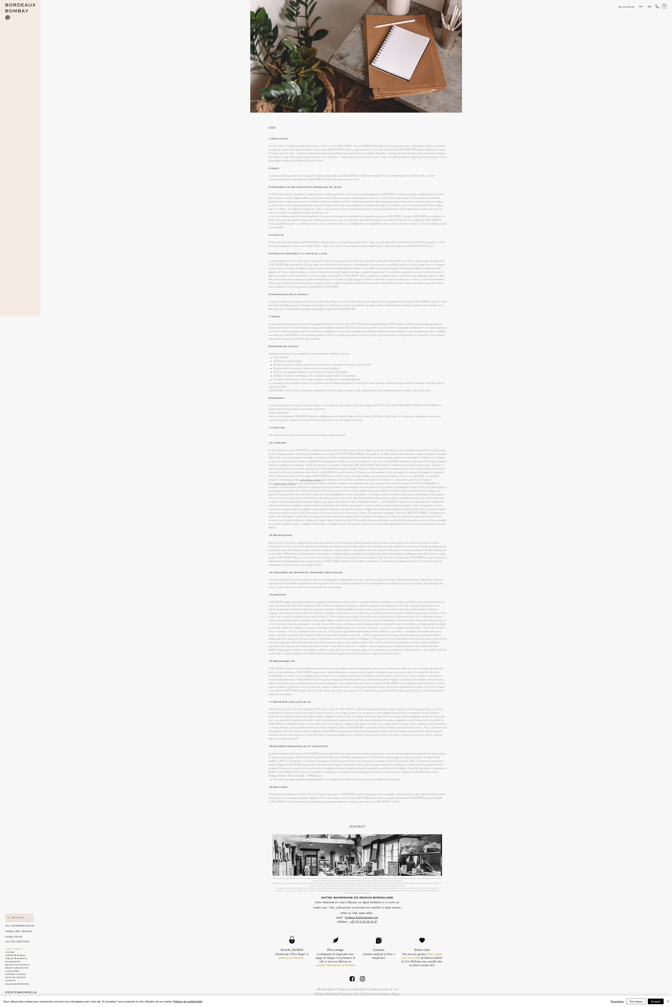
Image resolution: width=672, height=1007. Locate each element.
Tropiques (386, 994)
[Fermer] (668, 1001)
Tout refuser (636, 1001)
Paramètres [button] (617, 1001)
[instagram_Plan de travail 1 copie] (362, 978)
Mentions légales (326, 989)
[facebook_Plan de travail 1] (352, 978)
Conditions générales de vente (383, 989)
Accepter (656, 1001)
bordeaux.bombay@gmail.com (332, 435)
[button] (664, 6)
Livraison (378, 950)
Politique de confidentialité (351, 989)
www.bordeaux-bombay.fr (331, 153)
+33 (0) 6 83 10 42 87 (363, 921)
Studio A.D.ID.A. (361, 994)
